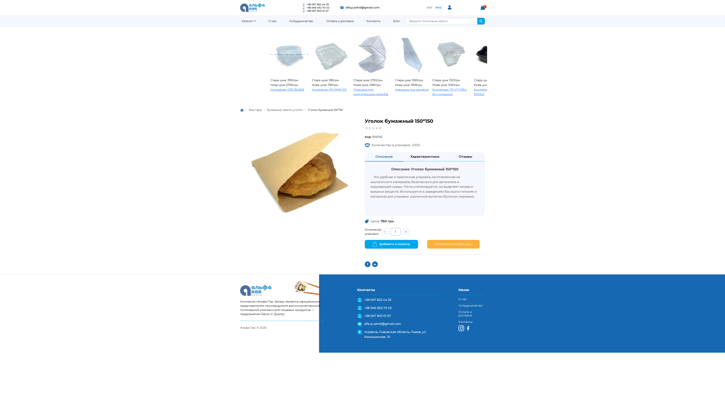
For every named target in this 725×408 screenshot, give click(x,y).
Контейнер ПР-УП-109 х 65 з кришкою (431, 92)
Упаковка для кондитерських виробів (352, 92)
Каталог (247, 21)
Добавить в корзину (394, 244)
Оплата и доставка (340, 21)
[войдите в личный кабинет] (449, 7)
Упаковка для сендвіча (393, 89)
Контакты (373, 21)
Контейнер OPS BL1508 (269, 89)
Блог (396, 21)
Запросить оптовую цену (453, 244)
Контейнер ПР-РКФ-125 (311, 89)
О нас (272, 21)
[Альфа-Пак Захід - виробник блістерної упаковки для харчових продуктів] (252, 7)
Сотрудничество (301, 21)
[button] (483, 7)
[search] (481, 21)
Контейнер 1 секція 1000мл (470, 92)
